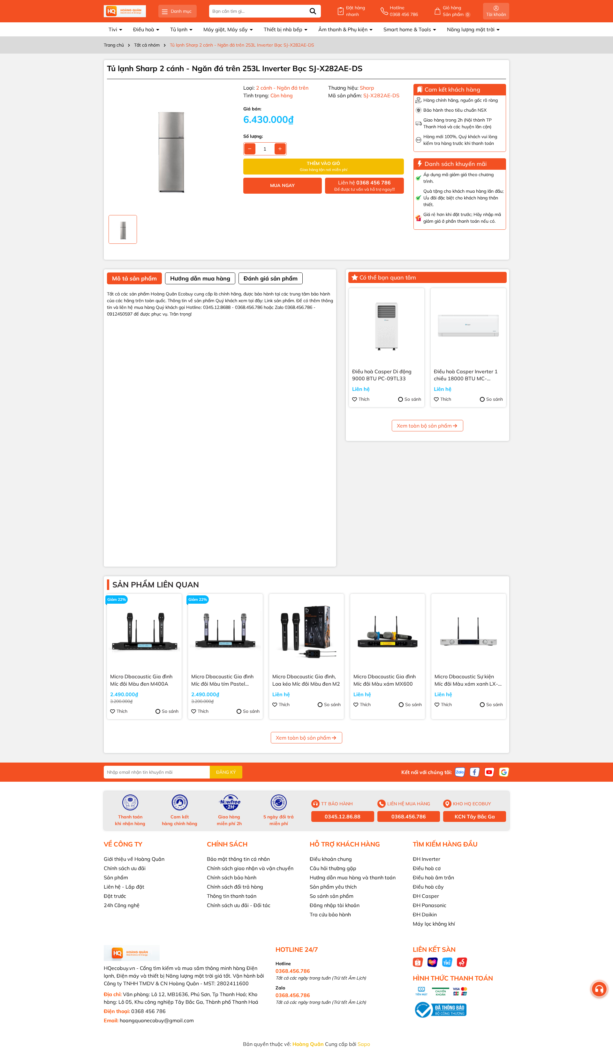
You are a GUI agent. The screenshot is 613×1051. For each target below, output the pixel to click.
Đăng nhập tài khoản (334, 905)
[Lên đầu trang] (600, 1012)
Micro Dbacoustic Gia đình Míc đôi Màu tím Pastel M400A (222, 680)
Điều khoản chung (331, 859)
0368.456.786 (408, 816)
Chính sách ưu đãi (125, 868)
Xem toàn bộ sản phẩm (424, 425)
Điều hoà (144, 29)
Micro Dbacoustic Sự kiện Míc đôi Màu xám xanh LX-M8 (466, 680)
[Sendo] (462, 962)
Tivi (113, 29)
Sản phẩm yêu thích (333, 886)
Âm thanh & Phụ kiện (343, 29)
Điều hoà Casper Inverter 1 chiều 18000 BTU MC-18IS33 (466, 375)
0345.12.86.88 (342, 816)
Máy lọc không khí (434, 924)
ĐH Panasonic (429, 905)
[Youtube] (489, 772)
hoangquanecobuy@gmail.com (157, 1020)
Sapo (364, 1044)
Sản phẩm (116, 877)
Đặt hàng (355, 11)
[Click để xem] (170, 147)
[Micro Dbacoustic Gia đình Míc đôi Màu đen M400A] (144, 631)
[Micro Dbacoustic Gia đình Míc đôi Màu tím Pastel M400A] (225, 631)
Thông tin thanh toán (231, 896)
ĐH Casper (426, 896)
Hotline (404, 11)
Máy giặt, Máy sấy (226, 29)
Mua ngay (282, 185)
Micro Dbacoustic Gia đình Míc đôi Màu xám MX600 (384, 680)
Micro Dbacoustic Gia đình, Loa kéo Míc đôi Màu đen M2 (306, 680)
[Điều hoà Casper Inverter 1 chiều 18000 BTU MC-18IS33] (468, 326)
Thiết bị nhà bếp (284, 29)
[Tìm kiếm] (313, 11)
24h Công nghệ (122, 905)
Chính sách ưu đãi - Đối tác (238, 905)
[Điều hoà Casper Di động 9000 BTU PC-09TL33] (387, 326)
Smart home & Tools (407, 29)
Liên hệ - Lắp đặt (124, 886)
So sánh (413, 399)
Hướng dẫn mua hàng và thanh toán (353, 877)
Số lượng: (253, 136)
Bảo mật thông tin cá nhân (238, 859)
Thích (364, 399)
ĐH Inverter (426, 859)
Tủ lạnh (179, 29)
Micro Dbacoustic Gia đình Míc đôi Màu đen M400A (141, 680)
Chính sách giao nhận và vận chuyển (250, 868)
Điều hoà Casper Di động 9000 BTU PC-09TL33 (382, 375)
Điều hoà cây (428, 886)
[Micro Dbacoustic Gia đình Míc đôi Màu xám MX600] (387, 631)
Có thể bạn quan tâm (387, 277)
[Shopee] (418, 962)
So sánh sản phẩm (331, 896)
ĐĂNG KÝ (226, 772)
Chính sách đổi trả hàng (235, 886)
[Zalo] (460, 772)
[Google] (504, 772)
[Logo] (125, 11)
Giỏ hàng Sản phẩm (456, 11)
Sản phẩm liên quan (155, 584)
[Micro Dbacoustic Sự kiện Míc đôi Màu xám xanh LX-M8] (468, 631)
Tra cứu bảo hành (330, 914)
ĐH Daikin (425, 914)
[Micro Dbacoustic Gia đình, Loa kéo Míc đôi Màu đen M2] (306, 631)
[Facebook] (475, 772)
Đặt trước (115, 896)
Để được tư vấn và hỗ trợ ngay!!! (364, 185)
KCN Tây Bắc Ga (475, 816)
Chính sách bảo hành (231, 877)
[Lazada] (433, 962)
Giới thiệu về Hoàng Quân (134, 859)
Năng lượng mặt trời (471, 29)
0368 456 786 (148, 1011)
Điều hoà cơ (427, 868)
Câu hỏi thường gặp (333, 868)
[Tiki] (447, 962)
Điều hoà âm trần (433, 877)
